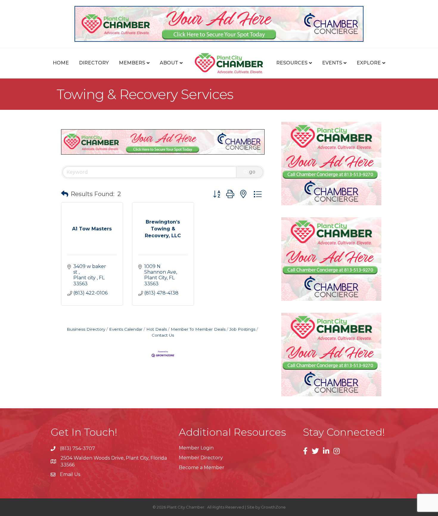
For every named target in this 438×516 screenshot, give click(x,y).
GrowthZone (273, 507)
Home (61, 63)
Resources (291, 63)
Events (332, 63)
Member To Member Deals (198, 329)
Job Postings (242, 329)
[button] (64, 194)
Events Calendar (125, 329)
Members (132, 63)
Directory (94, 63)
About (169, 63)
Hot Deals (156, 329)
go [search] (252, 172)
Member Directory (201, 457)
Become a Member (201, 467)
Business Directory (86, 329)
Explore (369, 63)
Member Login (196, 448)
